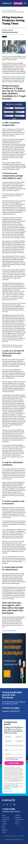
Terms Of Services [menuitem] (7, 835)
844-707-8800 (12, 708)
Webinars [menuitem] (4, 830)
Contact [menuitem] (4, 823)
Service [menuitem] (17, 823)
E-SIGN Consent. (8, 788)
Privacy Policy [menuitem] (15, 835)
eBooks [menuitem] (4, 832)
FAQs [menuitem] (3, 828)
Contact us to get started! (9, 630)
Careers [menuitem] (4, 821)
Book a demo (18, 3)
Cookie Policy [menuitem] (22, 835)
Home (3, 10)
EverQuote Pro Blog (11, 10)
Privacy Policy (7, 786)
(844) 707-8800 (13, 780)
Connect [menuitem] (17, 821)
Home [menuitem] (3, 815)
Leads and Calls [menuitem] (19, 819)
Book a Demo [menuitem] (5, 819)
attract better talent (19, 76)
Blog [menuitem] (3, 826)
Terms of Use (15, 786)
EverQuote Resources (10, 32)
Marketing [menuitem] (17, 817)
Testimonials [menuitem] (5, 817)
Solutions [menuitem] (17, 815)
